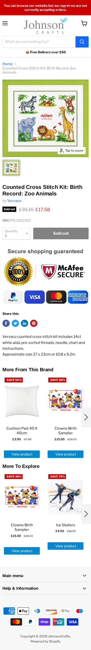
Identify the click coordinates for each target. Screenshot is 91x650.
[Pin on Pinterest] (33, 323)
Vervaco (14, 201)
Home (7, 64)
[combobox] (38, 41)
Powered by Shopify (45, 641)
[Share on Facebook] (6, 323)
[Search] (82, 41)
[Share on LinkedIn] (24, 323)
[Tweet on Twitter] (15, 323)
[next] (86, 417)
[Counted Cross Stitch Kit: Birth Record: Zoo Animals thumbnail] (11, 168)
